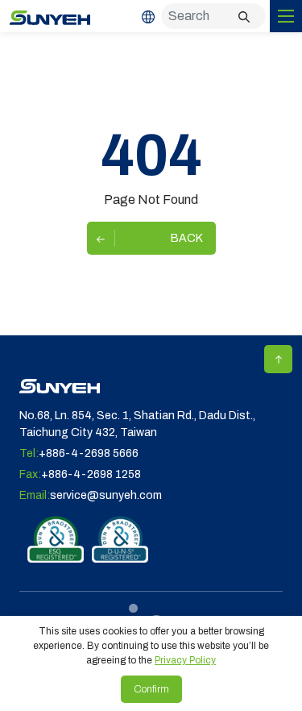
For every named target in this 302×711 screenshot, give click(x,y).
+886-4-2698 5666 (89, 453)
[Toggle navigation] (286, 16)
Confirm (151, 689)
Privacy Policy (185, 660)
